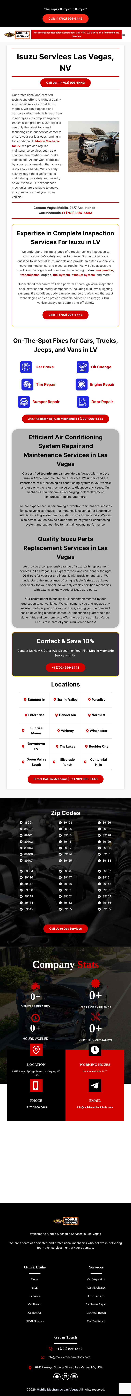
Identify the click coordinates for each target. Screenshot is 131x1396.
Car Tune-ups (96, 1296)
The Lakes (67, 746)
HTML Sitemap (35, 1321)
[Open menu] (124, 34)
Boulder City (98, 746)
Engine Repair (102, 384)
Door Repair (102, 402)
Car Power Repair (96, 1304)
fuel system (61, 275)
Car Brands (35, 1304)
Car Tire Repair (96, 1321)
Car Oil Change (96, 1287)
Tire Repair (46, 384)
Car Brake (44, 367)
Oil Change (101, 367)
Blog (35, 1287)
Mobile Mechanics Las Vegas (57, 1389)
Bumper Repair (46, 402)
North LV (98, 715)
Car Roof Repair (96, 1312)
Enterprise (36, 715)
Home (34, 1279)
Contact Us (34, 1312)
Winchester (98, 731)
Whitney (67, 731)
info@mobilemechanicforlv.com (69, 1357)
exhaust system (83, 275)
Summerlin (36, 700)
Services (35, 1296)
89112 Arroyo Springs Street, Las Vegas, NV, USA (69, 1367)
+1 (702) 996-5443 (76, 213)
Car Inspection (96, 1279)
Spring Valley (67, 699)
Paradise (98, 699)
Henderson (67, 715)
